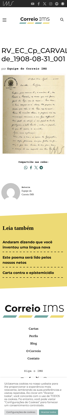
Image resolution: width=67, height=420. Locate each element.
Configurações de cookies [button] (20, 412)
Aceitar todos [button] (48, 412)
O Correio (33, 351)
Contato (33, 358)
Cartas (33, 328)
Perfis (33, 336)
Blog (33, 343)
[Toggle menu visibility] (4, 20)
